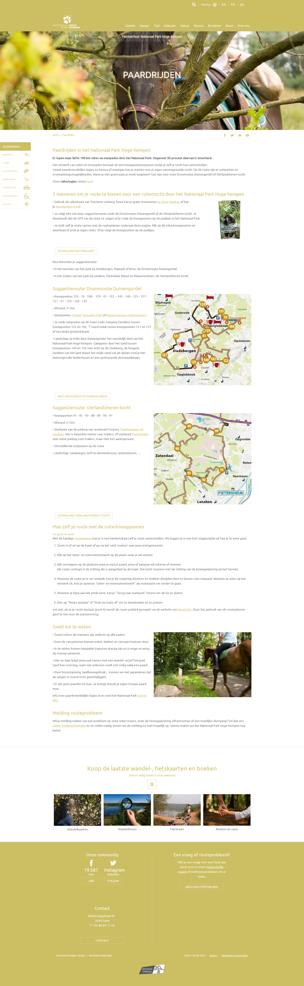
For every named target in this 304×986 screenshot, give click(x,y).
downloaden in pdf (68, 206)
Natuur (184, 25)
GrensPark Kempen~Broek (70, 955)
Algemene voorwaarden (235, 955)
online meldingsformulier (69, 725)
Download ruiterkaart (76, 251)
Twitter (232, 135)
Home (56, 135)
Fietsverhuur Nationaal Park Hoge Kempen (152, 36)
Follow (113, 881)
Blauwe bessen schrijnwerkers (126, 315)
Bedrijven (214, 25)
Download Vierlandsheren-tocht (84, 515)
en (224, 4)
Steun (229, 25)
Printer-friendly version (247, 135)
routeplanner (83, 538)
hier (89, 181)
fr (233, 4)
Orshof (76, 315)
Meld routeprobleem (201, 886)
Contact (102, 940)
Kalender (170, 25)
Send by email (240, 135)
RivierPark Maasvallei (100, 955)
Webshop (206, 4)
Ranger (144, 25)
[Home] (66, 21)
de (242, 4)
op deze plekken (168, 201)
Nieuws (199, 25)
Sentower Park (92, 315)
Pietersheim (140, 434)
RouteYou (184, 609)
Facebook (225, 135)
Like (91, 881)
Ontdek (130, 25)
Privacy (213, 955)
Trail (157, 25)
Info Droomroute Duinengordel (83, 396)
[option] (152, 36)
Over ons (244, 25)
